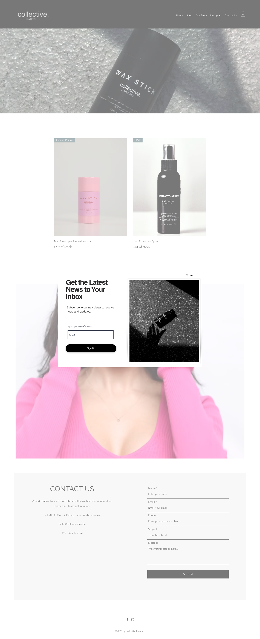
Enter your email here (78, 326)
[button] (189, 275)
